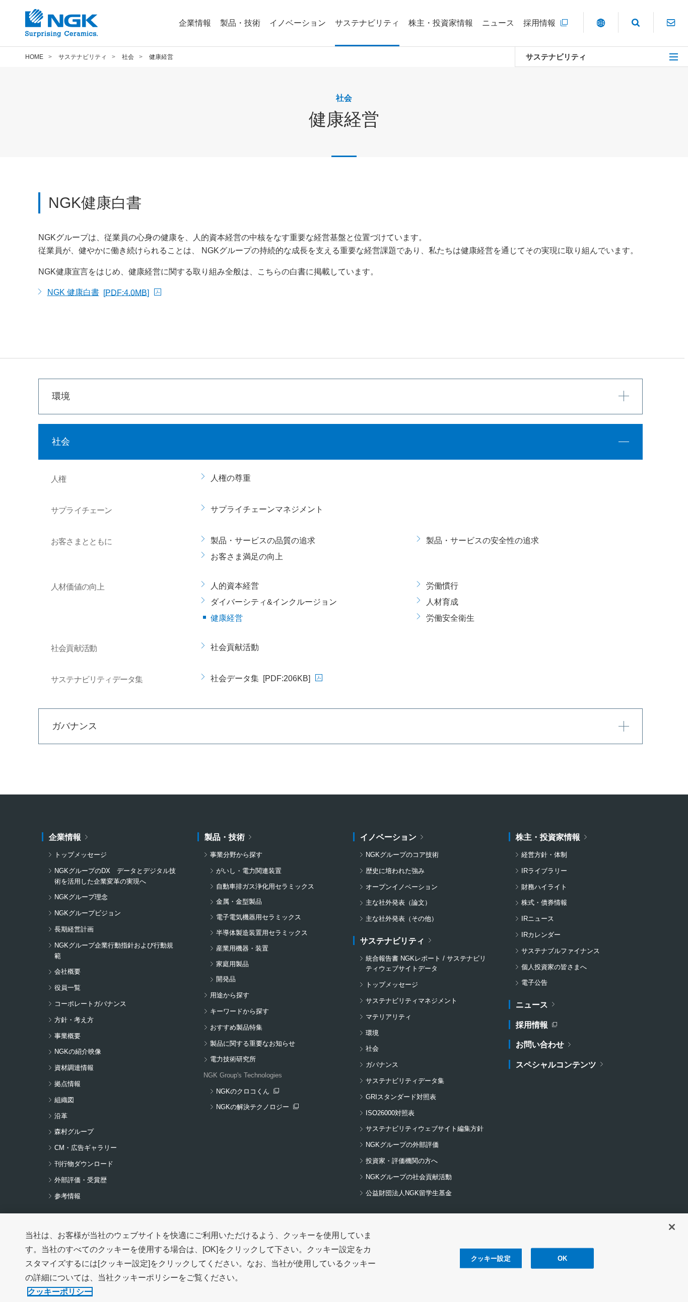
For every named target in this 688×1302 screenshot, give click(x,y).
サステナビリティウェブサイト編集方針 (425, 1128)
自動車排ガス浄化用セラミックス (265, 886)
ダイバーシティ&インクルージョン (274, 602)
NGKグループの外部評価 (402, 1144)
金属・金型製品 (239, 901)
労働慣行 (442, 586)
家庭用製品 (232, 964)
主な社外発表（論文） (398, 902)
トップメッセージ (80, 854)
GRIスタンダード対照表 (401, 1097)
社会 (372, 1048)
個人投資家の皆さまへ (554, 967)
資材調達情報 (74, 1067)
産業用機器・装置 (242, 948)
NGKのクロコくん (247, 1092)
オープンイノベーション (402, 887)
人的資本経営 (235, 586)
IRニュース (537, 918)
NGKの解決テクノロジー (255, 1108)
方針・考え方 (74, 1020)
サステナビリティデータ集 (405, 1080)
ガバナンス (382, 1064)
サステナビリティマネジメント (411, 1000)
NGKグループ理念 (81, 897)
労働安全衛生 (450, 618)
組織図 (64, 1100)
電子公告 (534, 982)
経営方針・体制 (544, 854)
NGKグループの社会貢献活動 (409, 1177)
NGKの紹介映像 (77, 1051)
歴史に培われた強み (395, 871)
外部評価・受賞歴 (80, 1180)
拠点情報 (67, 1084)
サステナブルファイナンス (560, 951)
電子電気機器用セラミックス (258, 917)
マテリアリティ (388, 1017)
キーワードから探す (239, 1011)
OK (562, 1258)
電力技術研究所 (233, 1059)
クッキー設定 (491, 1258)
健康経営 (227, 618)
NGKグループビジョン (87, 913)
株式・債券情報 (544, 902)
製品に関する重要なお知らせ (252, 1043)
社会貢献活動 (235, 647)
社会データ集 (266, 680)
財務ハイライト (544, 887)
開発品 (226, 979)
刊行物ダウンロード (83, 1164)
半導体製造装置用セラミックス (262, 932)
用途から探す (229, 995)
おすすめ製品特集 (236, 1027)
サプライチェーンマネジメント (267, 509)
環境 (372, 1033)
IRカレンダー (541, 934)
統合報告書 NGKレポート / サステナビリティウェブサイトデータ (426, 964)
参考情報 (67, 1196)
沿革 (60, 1116)
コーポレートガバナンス (90, 1003)
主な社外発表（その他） (402, 918)
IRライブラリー (544, 871)
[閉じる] (672, 1227)
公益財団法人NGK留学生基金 (409, 1193)
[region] (344, 1257)
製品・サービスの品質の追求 (263, 540)
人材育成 (442, 602)
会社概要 (67, 971)
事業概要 (67, 1036)
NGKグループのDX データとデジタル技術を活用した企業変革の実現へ (115, 876)
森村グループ (74, 1131)
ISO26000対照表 (390, 1113)
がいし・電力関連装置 (249, 871)
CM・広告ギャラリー (85, 1147)
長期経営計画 (74, 929)
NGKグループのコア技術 (402, 854)
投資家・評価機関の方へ (402, 1161)
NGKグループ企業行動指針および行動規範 (113, 951)
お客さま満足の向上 (247, 556)
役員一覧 (67, 987)
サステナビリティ (556, 56)
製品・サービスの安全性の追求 (482, 540)
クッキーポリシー (60, 1291)
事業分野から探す (236, 854)
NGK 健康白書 (104, 294)
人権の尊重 (231, 478)
